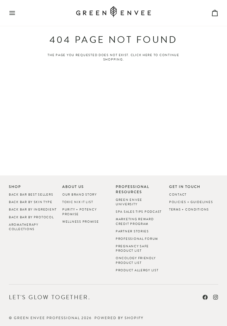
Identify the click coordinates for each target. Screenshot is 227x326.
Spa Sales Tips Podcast (139, 211)
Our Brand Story (79, 194)
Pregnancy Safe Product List (132, 248)
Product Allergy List (137, 270)
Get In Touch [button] (184, 186)
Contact (178, 194)
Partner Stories (132, 231)
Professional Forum (137, 238)
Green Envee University (129, 202)
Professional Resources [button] (132, 189)
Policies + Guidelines (191, 201)
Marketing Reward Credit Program (135, 221)
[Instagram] (215, 297)
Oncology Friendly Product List (136, 260)
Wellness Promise (80, 221)
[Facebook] (205, 297)
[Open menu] (17, 13)
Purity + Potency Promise (79, 211)
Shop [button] (15, 186)
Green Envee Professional (47, 317)
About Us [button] (73, 186)
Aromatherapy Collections (23, 227)
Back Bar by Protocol (31, 217)
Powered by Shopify (118, 317)
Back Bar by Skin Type (30, 201)
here (148, 54)
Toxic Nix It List (77, 201)
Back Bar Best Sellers (31, 194)
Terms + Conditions (189, 209)
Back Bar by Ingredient (33, 209)
